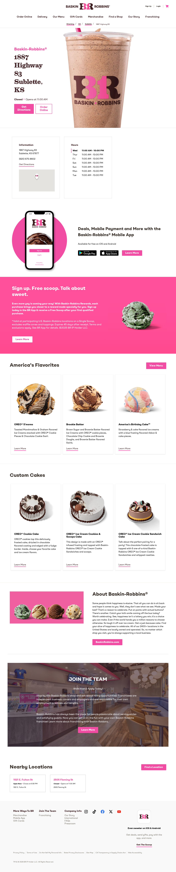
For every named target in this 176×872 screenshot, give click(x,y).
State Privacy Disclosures (74, 853)
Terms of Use (32, 853)
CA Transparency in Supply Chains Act (111, 853)
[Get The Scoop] (144, 816)
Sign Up (148, 6)
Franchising (152, 17)
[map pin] (36, 177)
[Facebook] (102, 812)
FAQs (67, 821)
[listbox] (88, 414)
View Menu (156, 365)
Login (158, 6)
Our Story (134, 17)
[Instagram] (86, 812)
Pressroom (69, 824)
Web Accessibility (135, 853)
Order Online (24, 17)
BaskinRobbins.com (107, 642)
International (71, 818)
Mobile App (19, 818)
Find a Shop (116, 17)
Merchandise (95, 17)
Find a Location (154, 767)
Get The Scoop (144, 845)
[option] (36, 414)
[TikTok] (94, 812)
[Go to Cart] (165, 6)
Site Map (89, 853)
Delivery (42, 17)
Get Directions (24, 108)
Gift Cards (76, 17)
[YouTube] (119, 812)
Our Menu (58, 17)
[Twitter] (111, 812)
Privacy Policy (18, 853)
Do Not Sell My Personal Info (50, 853)
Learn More (132, 253)
